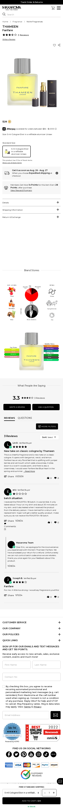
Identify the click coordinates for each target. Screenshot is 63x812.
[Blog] (53, 754)
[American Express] (9, 765)
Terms (27, 706)
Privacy (37, 706)
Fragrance (17, 21)
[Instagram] (39, 754)
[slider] (31, 245)
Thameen (10, 26)
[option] (17, 151)
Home (5, 21)
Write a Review (8, 39)
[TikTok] (46, 754)
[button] (54, 45)
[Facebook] (9, 754)
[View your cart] (53, 8)
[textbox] (57, 438)
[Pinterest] (24, 754)
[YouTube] (31, 754)
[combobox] (49, 437)
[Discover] (36, 765)
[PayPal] (45, 765)
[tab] (31, 202)
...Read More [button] (29, 471)
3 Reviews (23, 35)
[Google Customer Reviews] (31, 774)
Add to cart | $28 (31, 801)
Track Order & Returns (32, 2)
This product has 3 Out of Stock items (17, 160)
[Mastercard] (27, 765)
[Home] (11, 8)
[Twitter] (16, 754)
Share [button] (59, 45)
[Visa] (18, 765)
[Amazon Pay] (54, 765)
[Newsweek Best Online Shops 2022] (43, 733)
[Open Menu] (59, 8)
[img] (9, 122)
